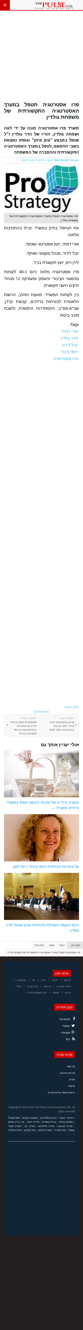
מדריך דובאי (33, 1122)
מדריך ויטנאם (65, 1126)
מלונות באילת (66, 1122)
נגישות (71, 1086)
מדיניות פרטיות (67, 1073)
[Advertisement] (41, 58)
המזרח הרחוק (45, 1130)
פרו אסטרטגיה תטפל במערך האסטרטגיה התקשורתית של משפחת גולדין (41, 110)
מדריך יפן (30, 1126)
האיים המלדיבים (48, 1118)
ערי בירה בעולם (16, 1122)
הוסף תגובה (71, 707)
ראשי (62, 945)
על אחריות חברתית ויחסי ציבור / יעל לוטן (46, 866)
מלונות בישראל (29, 1118)
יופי (33, 980)
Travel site (14, 1118)
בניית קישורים (49, 1122)
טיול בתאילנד (15, 1130)
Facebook (64, 1019)
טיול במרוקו (30, 1130)
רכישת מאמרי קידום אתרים (61, 1092)
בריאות (47, 986)
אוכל (19, 986)
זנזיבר (62, 1118)
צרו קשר (71, 1066)
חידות (70, 1118)
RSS (68, 1039)
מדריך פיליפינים (46, 1126)
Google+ (65, 1032)
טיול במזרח (60, 1130)
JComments (41, 711)
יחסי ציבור (39, 945)
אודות (72, 1079)
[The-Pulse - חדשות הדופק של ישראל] (54, 5)
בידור (43, 980)
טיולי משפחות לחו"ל (37, 992)
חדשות (67, 980)
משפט (56, 992)
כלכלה (55, 980)
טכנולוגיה (21, 980)
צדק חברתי (32, 986)
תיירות (68, 992)
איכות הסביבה (63, 986)
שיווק (51, 945)
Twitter (66, 1026)
